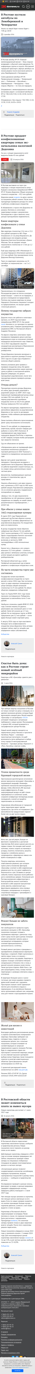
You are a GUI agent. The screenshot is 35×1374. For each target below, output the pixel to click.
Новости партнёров (15, 1279)
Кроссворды (5, 1277)
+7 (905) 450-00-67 (7, 1316)
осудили (17, 197)
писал (3, 324)
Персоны (28, 1276)
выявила (14, 1220)
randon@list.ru (6, 1328)
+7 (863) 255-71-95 (7, 1314)
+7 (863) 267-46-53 (7, 1327)
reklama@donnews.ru (8, 1318)
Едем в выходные (7, 1276)
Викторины (15, 1277)
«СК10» (25, 717)
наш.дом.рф (23, 1070)
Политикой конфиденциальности (20, 1367)
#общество (5, 634)
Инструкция (19, 1276)
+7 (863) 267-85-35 (7, 1325)
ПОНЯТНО (17, 1370)
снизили (28, 1238)
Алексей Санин (16, 643)
